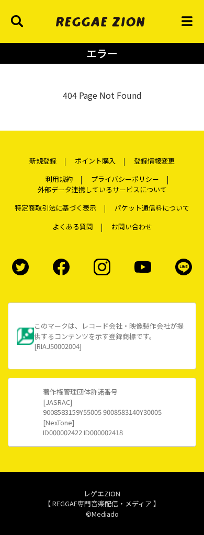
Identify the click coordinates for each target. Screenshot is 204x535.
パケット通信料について (152, 208)
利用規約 (59, 179)
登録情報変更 (154, 161)
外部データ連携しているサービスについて (102, 189)
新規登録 (42, 161)
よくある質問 (72, 226)
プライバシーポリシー (125, 179)
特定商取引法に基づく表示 (55, 208)
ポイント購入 (95, 161)
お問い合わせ (131, 226)
